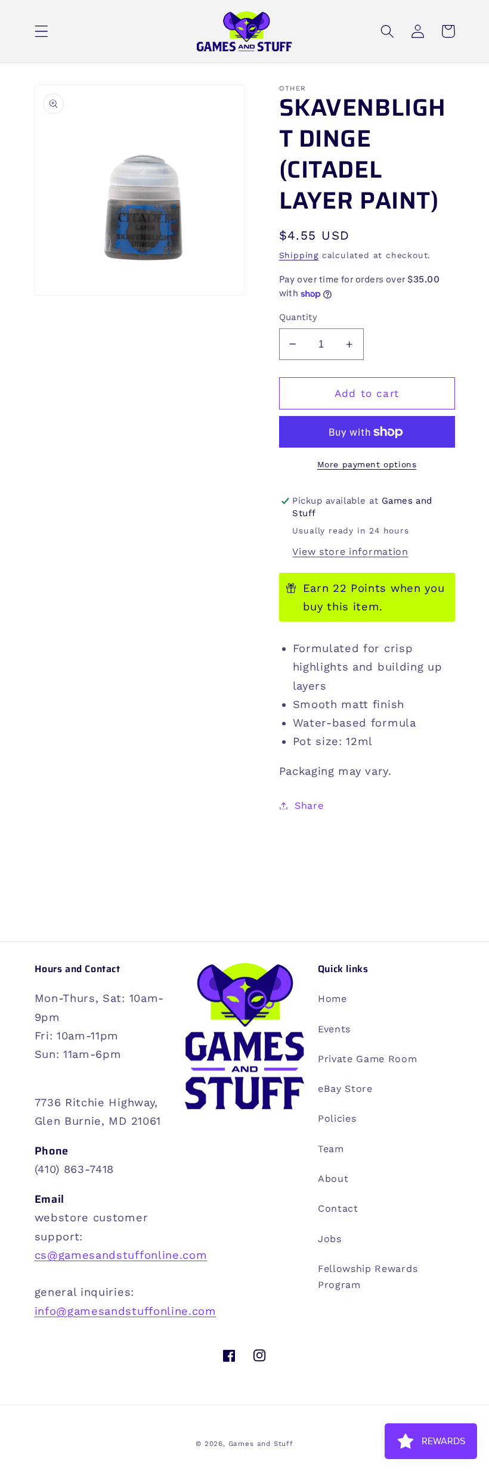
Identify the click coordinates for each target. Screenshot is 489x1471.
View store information (350, 551)
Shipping (298, 255)
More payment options (367, 464)
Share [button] (309, 805)
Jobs (330, 1239)
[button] (41, 31)
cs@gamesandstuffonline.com (121, 1255)
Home (332, 998)
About (333, 1178)
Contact (338, 1208)
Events (334, 1029)
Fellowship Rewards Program (367, 1276)
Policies (337, 1118)
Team (331, 1149)
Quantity (298, 317)
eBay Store (345, 1088)
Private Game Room (367, 1059)
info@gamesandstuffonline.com (125, 1311)
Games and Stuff (260, 1443)
